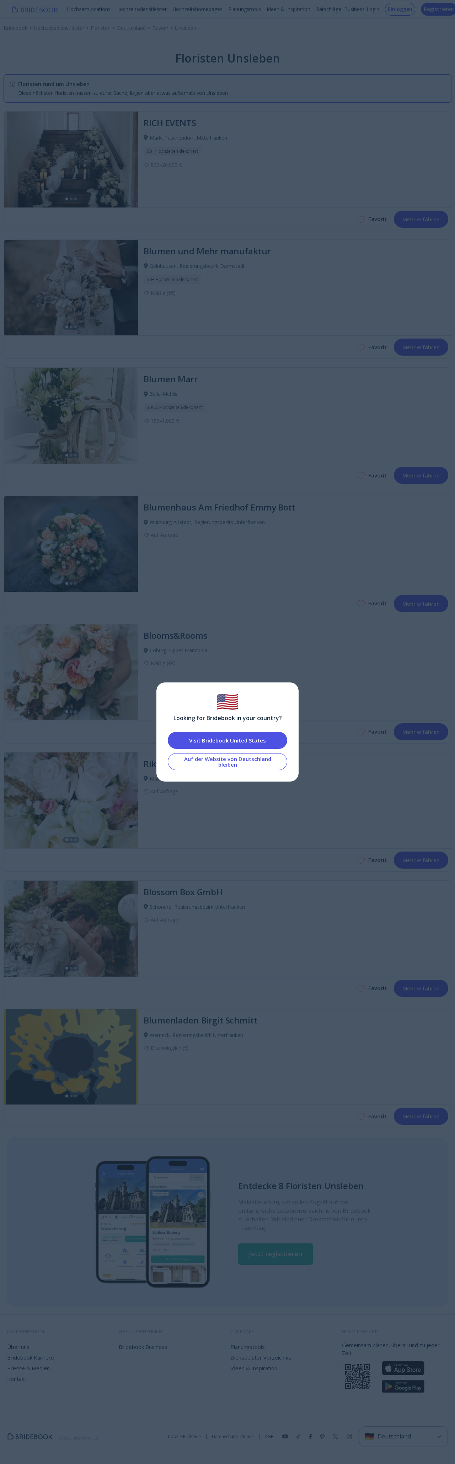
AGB (269, 1437)
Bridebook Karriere (30, 1357)
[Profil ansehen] (71, 159)
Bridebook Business (143, 1346)
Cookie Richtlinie (184, 1437)
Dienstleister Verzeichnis (260, 1357)
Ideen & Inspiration (288, 9)
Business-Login (361, 9)
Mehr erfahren (421, 219)
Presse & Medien (28, 1368)
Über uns (18, 1346)
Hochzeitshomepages (197, 9)
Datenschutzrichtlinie (233, 1437)
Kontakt (16, 1378)
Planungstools (244, 9)
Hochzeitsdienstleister (141, 9)
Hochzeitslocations (89, 9)
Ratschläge (328, 9)
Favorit (377, 218)
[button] (275, 1254)
